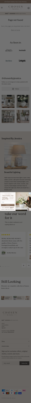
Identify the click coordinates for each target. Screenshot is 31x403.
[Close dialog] (30, 193)
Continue (8, 205)
